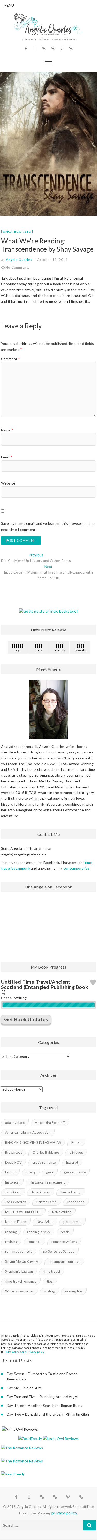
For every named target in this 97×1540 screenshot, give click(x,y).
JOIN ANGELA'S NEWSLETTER (48, 809)
